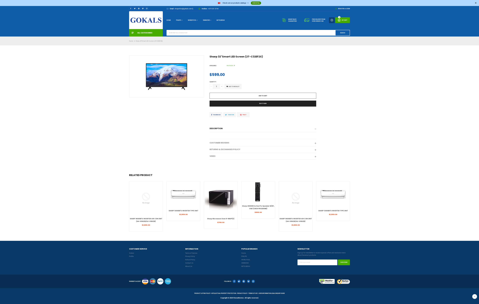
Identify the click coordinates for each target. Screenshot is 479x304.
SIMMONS (206, 20)
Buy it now (262, 103)
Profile (131, 256)
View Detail (256, 3)
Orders (131, 253)
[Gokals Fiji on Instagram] (146, 8)
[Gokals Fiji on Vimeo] (142, 8)
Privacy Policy (190, 256)
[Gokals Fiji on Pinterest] (138, 8)
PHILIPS (178, 20)
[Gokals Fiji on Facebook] (130, 8)
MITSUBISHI (221, 20)
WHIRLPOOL (192, 20)
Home (169, 20)
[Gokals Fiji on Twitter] (134, 8)
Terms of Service (191, 253)
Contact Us (189, 263)
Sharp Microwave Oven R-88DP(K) (220, 219)
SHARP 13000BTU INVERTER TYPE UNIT (183, 211)
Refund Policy (190, 260)
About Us (188, 266)
